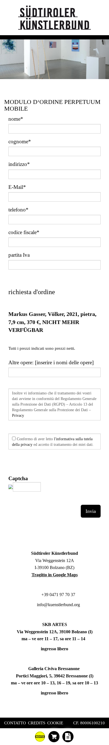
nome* (15, 119)
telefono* (18, 210)
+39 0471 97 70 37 (57, 594)
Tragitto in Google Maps (55, 574)
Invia (91, 511)
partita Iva (19, 255)
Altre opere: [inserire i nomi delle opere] (51, 362)
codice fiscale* (23, 232)
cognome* (19, 141)
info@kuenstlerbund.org (58, 604)
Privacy (18, 415)
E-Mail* (17, 187)
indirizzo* (19, 164)
